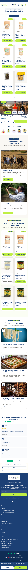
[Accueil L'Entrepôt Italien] (14, 477)
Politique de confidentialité (7, 543)
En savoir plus (20, 564)
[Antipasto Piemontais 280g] (21, 265)
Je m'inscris (14, 494)
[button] (4, 5)
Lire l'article (6, 351)
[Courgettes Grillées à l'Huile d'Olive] (21, 292)
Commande (4, 530)
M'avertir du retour (7, 281)
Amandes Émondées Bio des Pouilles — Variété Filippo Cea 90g (20, 60)
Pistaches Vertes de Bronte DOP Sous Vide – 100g (7, 86)
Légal (2, 536)
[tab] (7, 112)
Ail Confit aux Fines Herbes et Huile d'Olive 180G (6, 276)
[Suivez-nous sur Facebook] (12, 501)
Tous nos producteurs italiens (7, 510)
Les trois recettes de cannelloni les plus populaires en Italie (13, 371)
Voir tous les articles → (14, 411)
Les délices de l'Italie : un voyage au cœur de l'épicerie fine (14, 399)
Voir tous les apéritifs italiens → (14, 314)
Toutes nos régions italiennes (7, 512)
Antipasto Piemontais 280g (20, 275)
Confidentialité (23, 498)
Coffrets (3, 508)
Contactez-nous (5, 525)
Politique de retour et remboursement (9, 539)
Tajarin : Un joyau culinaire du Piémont (13, 344)
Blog (2, 514)
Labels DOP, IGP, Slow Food (7, 523)
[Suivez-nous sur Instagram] (15, 501)
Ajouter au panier (7, 40)
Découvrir (3, 519)
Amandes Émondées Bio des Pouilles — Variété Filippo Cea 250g (6, 60)
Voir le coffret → (4, 118)
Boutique (3, 506)
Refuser (7, 567)
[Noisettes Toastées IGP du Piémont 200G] (21, 76)
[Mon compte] (22, 5)
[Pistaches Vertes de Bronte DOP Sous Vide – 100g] (7, 76)
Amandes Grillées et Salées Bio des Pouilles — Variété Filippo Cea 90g (20, 34)
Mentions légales (5, 547)
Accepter (20, 567)
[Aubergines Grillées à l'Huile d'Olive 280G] (7, 292)
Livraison (3, 532)
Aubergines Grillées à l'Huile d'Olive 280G (7, 304)
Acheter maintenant (21, 121)
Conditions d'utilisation (6, 545)
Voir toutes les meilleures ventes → (14, 97)
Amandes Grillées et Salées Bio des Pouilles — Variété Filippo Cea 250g (6, 34)
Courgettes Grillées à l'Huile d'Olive (20, 303)
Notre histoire (4, 521)
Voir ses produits (8, 179)
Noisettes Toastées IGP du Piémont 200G (20, 85)
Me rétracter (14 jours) (6, 541)
